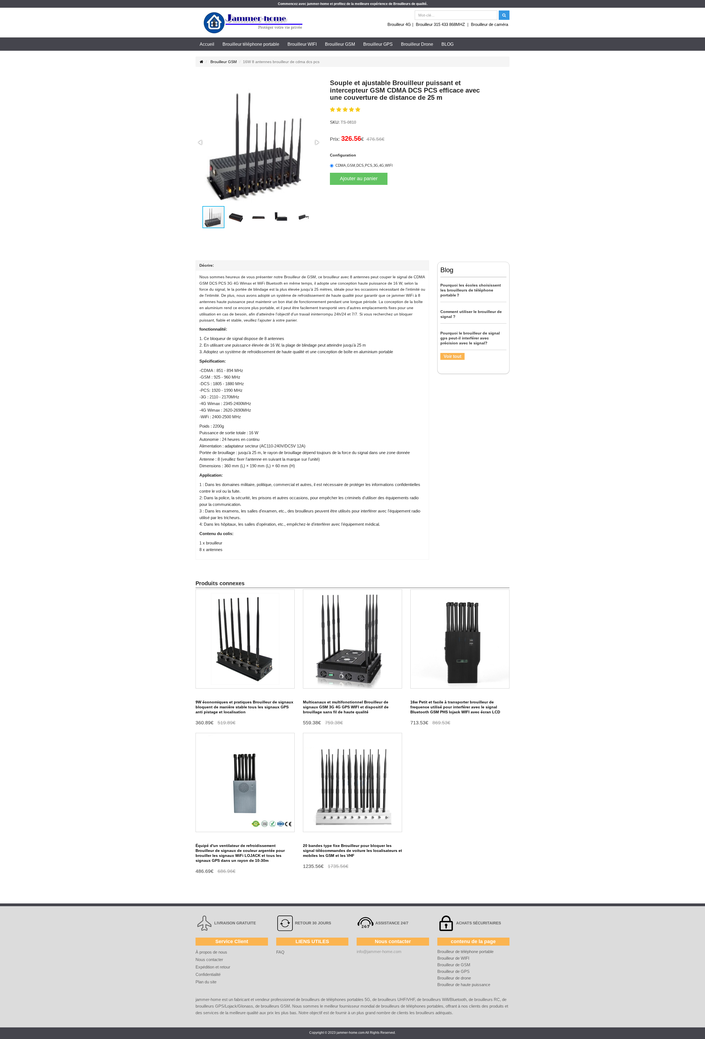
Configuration (343, 155)
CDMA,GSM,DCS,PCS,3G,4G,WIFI (364, 165)
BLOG (447, 44)
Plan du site (206, 981)
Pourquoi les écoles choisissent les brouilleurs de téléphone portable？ (470, 290)
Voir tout (452, 356)
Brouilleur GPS (378, 44)
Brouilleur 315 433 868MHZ (440, 24)
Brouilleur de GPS (453, 971)
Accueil (207, 44)
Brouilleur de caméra (489, 24)
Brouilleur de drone (454, 978)
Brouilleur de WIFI (453, 958)
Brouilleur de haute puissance (463, 984)
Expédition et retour (213, 967)
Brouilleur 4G (399, 24)
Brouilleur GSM (340, 44)
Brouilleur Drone (417, 44)
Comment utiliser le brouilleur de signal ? (471, 314)
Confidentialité (208, 974)
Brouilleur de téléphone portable (465, 951)
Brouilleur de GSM (453, 964)
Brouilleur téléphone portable (251, 44)
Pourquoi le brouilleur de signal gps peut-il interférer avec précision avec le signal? (470, 338)
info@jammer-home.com (379, 951)
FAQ (280, 952)
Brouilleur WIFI (302, 44)
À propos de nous (211, 952)
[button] (200, 142)
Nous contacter (209, 959)
